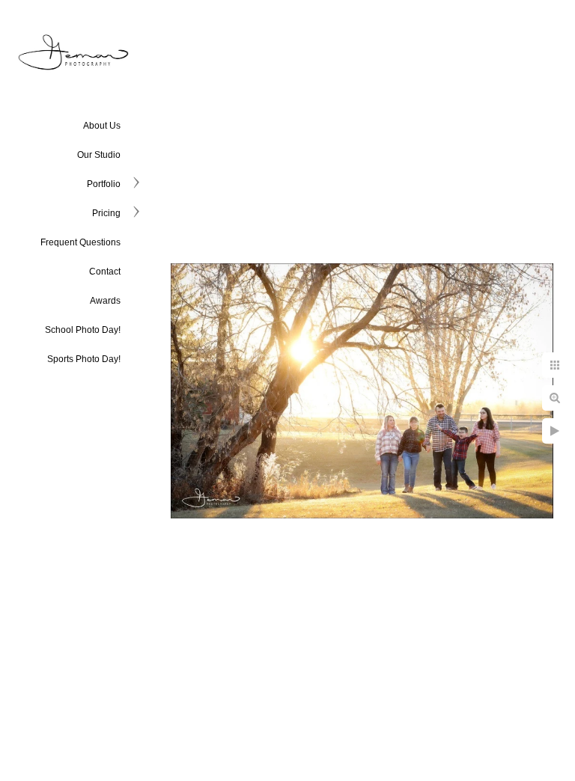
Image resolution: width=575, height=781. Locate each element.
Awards (105, 300)
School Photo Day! (83, 330)
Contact (105, 271)
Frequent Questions (80, 242)
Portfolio (104, 184)
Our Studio (99, 155)
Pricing (106, 213)
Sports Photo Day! (84, 359)
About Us (102, 125)
